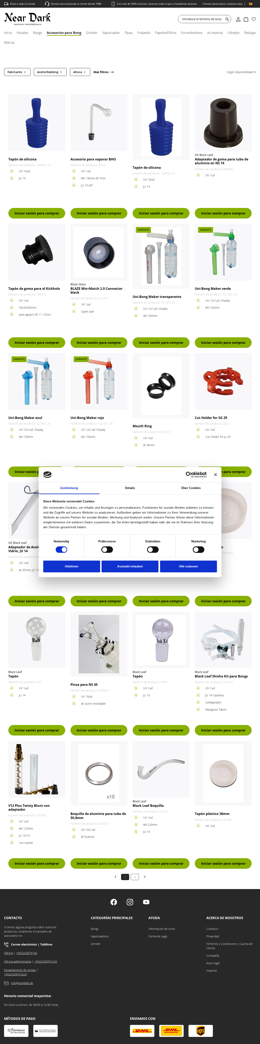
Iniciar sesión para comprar (37, 213)
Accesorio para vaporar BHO (93, 159)
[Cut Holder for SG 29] (223, 381)
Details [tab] (130, 488)
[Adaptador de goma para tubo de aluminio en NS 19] (223, 123)
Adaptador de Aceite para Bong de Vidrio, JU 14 (35, 549)
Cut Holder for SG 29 (211, 418)
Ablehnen (71, 566)
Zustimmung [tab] (69, 488)
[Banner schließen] (215, 474)
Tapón (13, 676)
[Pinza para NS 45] (99, 644)
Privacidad (212, 936)
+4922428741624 (15, 974)
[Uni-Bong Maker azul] (37, 381)
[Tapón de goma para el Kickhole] (37, 252)
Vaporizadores (100, 936)
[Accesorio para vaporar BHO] (99, 123)
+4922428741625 (45, 961)
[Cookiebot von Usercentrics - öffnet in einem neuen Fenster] (189, 475)
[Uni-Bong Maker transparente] (161, 256)
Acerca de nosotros (224, 918)
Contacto (212, 929)
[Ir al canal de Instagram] (130, 902)
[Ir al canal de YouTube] (146, 902)
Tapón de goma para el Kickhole (34, 289)
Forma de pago (157, 936)
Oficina (8, 953)
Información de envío (161, 929)
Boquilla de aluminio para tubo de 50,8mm (98, 816)
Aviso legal (212, 963)
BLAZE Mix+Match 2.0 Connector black (96, 290)
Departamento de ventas (20, 970)
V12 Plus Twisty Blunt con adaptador (29, 807)
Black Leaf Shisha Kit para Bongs (221, 676)
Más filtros (100, 72)
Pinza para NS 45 (84, 685)
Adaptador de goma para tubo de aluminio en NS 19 (221, 161)
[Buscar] (226, 19)
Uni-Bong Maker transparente (157, 297)
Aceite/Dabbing (47, 72)
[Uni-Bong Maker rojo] (99, 381)
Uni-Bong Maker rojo (87, 418)
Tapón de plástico (209, 547)
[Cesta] (246, 19)
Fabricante (15, 72)
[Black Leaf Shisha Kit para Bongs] (223, 640)
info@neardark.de (22, 983)
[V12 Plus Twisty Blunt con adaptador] (37, 769)
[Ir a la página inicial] (27, 19)
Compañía (212, 955)
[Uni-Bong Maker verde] (223, 252)
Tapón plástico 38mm (212, 814)
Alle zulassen (188, 566)
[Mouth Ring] (161, 385)
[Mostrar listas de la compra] (253, 19)
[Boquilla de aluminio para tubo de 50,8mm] (99, 773)
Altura (77, 72)
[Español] (250, 4)
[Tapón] (37, 640)
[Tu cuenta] (238, 19)
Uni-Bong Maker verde (213, 289)
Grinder (95, 944)
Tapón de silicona (22, 159)
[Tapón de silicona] (37, 123)
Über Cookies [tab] (191, 488)
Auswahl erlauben (130, 566)
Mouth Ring (142, 426)
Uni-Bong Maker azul (25, 418)
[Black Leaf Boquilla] (161, 769)
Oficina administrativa (17, 961)
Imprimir (211, 971)
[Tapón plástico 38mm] (223, 773)
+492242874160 (26, 953)
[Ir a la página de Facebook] (113, 902)
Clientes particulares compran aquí (222, 3)
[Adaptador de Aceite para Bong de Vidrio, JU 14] (37, 511)
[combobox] (202, 19)
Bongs (95, 929)
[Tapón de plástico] (223, 511)
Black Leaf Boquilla (148, 806)
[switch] (107, 549)
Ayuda (154, 918)
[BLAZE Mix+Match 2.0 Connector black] (99, 252)
